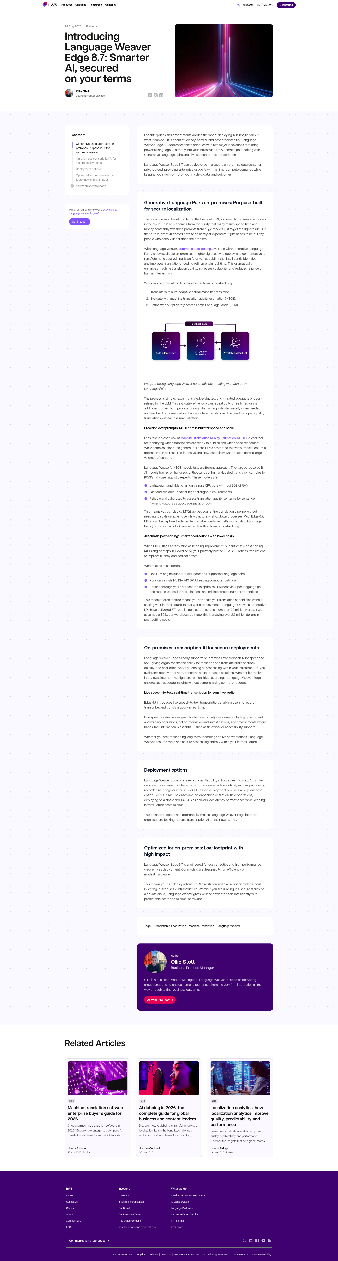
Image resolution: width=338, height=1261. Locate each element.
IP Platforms (177, 1220)
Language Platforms (182, 1208)
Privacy (154, 1254)
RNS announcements (130, 1220)
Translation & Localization (170, 926)
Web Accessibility (261, 1254)
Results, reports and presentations (137, 1226)
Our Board (124, 1208)
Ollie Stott (83, 91)
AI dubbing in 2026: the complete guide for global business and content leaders (167, 1113)
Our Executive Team (129, 1214)
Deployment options (88, 169)
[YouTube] (263, 1240)
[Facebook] (257, 1240)
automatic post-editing (195, 249)
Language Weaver (228, 926)
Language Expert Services (185, 1214)
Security (166, 1254)
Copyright (141, 1254)
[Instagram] (270, 1240)
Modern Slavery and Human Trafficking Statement (201, 1254)
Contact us (72, 1201)
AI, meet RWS (73, 1220)
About (69, 1214)
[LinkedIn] (251, 1240)
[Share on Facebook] (150, 95)
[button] (50, 4)
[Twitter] (244, 1240)
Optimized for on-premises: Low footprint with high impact (96, 177)
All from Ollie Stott (158, 1000)
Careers (70, 1195)
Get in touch (79, 221)
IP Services (177, 1226)
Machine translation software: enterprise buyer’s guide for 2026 (97, 1113)
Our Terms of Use (122, 1254)
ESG (68, 1226)
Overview (124, 1195)
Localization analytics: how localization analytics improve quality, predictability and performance (239, 1116)
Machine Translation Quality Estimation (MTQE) (214, 438)
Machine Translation (201, 926)
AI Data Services (180, 1201)
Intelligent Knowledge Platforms (188, 1195)
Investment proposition (131, 1201)
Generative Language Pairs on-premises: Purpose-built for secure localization (95, 148)
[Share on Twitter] (156, 95)
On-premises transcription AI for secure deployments (96, 160)
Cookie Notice (240, 1254)
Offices (70, 1208)
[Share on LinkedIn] (161, 95)
